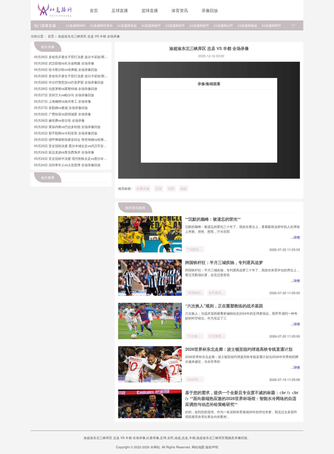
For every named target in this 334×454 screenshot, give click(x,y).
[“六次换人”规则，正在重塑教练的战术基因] (150, 321)
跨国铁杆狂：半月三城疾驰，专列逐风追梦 (224, 262)
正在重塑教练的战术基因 (216, 336)
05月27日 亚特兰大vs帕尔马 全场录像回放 (64, 95)
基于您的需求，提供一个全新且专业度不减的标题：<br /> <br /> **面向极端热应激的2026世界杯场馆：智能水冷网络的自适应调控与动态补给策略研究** (241, 398)
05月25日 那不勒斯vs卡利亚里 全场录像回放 (65, 133)
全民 (171, 188)
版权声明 (211, 447)
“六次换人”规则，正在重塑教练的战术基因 (224, 306)
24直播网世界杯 (101, 25)
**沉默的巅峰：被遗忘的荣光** (213, 219)
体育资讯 (180, 10)
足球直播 (120, 10)
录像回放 (210, 10)
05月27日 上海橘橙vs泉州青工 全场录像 (62, 101)
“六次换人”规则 (194, 336)
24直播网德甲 (151, 25)
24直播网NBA (75, 25)
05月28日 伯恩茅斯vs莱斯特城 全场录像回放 (65, 88)
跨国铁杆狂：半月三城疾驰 (194, 293)
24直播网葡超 (247, 25)
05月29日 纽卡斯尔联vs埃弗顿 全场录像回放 (65, 69)
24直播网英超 (127, 25)
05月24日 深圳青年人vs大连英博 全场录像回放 (67, 165)
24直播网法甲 (223, 25)
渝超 (183, 188)
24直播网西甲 (271, 25)
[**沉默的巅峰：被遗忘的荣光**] (150, 234)
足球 (158, 188)
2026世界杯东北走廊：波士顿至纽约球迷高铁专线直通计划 (238, 349)
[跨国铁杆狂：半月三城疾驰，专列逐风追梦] (150, 277)
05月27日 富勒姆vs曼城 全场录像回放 (61, 107)
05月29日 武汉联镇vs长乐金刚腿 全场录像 (64, 63)
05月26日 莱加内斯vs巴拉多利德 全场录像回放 (67, 126)
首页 (94, 10)
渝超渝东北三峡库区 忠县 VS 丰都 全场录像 (89, 36)
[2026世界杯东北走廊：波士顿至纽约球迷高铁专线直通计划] (150, 364)
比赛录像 (143, 188)
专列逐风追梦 (216, 293)
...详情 (295, 237)
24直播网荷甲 (175, 25)
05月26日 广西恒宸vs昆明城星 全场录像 (62, 114)
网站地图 (198, 447)
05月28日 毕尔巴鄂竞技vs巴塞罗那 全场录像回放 (69, 82)
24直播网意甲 (199, 25)
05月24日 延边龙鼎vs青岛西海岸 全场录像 (64, 152)
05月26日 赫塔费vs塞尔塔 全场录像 (59, 120)
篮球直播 (150, 10)
